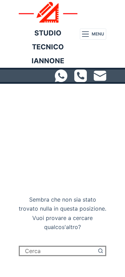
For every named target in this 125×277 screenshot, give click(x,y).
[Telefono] (80, 76)
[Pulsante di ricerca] (101, 251)
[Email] (100, 76)
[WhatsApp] (61, 76)
